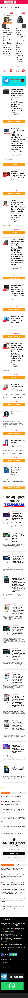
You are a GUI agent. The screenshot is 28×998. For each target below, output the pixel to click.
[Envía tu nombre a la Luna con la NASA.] (6, 769)
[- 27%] (6, 316)
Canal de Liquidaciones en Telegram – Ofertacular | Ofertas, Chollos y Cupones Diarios (18, 748)
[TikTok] (8, 954)
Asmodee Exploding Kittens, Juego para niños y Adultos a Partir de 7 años (18, 176)
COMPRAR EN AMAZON (23, 70)
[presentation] (4, 26)
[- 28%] (6, 384)
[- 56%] (6, 200)
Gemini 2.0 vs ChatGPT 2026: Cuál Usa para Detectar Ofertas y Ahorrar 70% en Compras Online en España (18, 678)
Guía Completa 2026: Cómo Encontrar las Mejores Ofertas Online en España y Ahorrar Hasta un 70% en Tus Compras (18, 726)
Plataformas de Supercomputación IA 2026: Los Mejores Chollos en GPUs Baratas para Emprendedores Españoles (18, 655)
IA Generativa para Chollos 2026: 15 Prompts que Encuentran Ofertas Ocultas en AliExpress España (18, 609)
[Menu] (2, 2)
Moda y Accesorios (15, 446)
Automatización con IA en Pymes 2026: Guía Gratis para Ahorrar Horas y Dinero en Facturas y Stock (18, 631)
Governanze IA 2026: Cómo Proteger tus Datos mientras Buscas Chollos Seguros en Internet (18, 559)
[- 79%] (6, 440)
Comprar (11, 70)
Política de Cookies (6, 964)
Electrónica (14, 418)
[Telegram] (16, 954)
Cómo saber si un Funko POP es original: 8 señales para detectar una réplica (17, 516)
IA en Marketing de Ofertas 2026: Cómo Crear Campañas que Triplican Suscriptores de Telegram (13, 876)
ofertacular (13, 112)
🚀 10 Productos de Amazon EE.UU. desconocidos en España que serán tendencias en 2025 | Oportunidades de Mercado (13, 803)
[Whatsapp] (13, 954)
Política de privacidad (6, 967)
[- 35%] (6, 239)
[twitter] (5, 954)
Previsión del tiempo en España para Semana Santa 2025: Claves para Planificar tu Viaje (13, 827)
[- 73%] (6, 411)
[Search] (25, 2)
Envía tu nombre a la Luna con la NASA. (18, 768)
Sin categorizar (6, 26)
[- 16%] (6, 285)
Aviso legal (4, 962)
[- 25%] (6, 171)
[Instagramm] (10, 954)
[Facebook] (2, 954)
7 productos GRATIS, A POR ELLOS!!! (12, 796)
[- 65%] (6, 343)
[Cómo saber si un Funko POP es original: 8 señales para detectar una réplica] (6, 515)
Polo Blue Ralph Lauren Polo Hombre (16, 470)
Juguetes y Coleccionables (17, 390)
